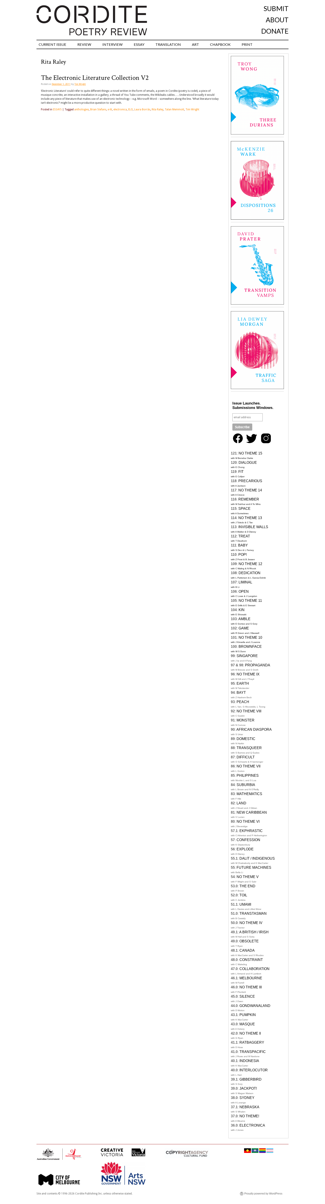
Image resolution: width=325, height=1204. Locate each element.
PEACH (243, 702)
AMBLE (244, 619)
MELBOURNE (250, 978)
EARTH (243, 683)
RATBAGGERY (251, 1042)
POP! (242, 554)
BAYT (241, 692)
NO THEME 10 (250, 637)
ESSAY (139, 44)
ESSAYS (57, 109)
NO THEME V (248, 877)
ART (195, 44)
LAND (241, 803)
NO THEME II (250, 1033)
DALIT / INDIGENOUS (257, 858)
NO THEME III (250, 987)
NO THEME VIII (249, 711)
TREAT (244, 536)
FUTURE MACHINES (254, 867)
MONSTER (245, 720)
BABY (243, 545)
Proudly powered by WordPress (263, 1193)
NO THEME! (249, 1116)
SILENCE (247, 996)
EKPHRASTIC (251, 831)
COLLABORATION (254, 969)
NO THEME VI (248, 821)
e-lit (110, 109)
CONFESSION (248, 840)
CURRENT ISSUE (52, 44)
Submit (276, 8)
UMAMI (245, 904)
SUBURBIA (246, 785)
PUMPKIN (247, 1015)
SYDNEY (246, 1098)
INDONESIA (249, 1061)
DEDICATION (249, 573)
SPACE (244, 508)
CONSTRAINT (251, 960)
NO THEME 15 (250, 453)
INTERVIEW (112, 44)
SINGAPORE (247, 656)
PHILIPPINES (248, 775)
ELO (130, 109)
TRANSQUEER (249, 748)
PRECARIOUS (250, 481)
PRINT (247, 44)
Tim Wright (80, 84)
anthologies (81, 109)
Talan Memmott (174, 109)
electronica (120, 109)
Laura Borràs (142, 109)
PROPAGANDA (257, 665)
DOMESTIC (246, 739)
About (277, 20)
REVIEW (84, 44)
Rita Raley (157, 109)
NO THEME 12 (250, 564)
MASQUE (247, 1024)
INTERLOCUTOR (253, 1070)
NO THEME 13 (250, 518)
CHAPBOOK (220, 44)
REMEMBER (248, 499)
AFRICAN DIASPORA (254, 729)
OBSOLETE (249, 941)
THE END (247, 886)
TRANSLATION (168, 44)
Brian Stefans (98, 109)
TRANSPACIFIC (252, 1052)
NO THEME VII (248, 766)
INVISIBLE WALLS (253, 527)
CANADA (247, 950)
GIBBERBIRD (250, 1079)
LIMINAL (245, 582)
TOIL (243, 895)
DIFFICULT (246, 757)
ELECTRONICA (252, 1125)
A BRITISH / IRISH (254, 932)
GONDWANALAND (254, 1006)
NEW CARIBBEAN (252, 812)
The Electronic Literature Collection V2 (95, 77)
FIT (241, 472)
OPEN (244, 591)
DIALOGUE (248, 462)
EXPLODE (245, 849)
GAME (244, 628)
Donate (275, 31)
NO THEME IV (250, 923)
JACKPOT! (248, 1088)
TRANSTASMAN (253, 913)
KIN (242, 610)
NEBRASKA (249, 1107)
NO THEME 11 (250, 600)
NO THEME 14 (250, 490)
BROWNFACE (250, 646)
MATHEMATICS (249, 794)
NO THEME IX (248, 674)
